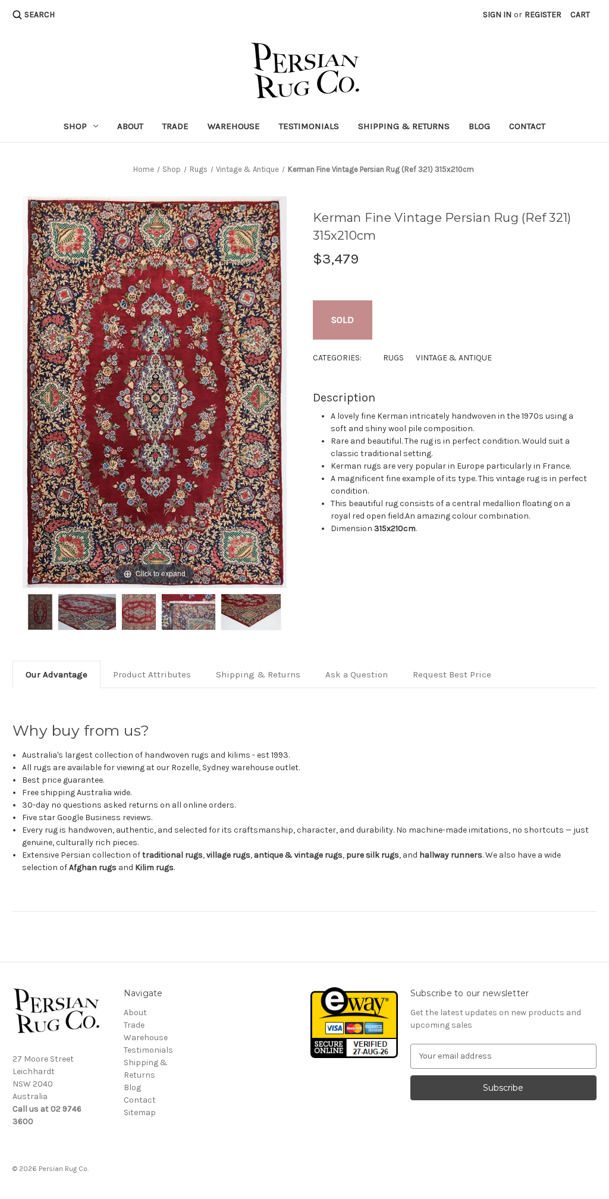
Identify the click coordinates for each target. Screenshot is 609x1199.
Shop (75, 126)
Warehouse (234, 126)
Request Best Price (452, 674)
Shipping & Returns (404, 126)
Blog (479, 126)
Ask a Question (356, 674)
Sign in (497, 15)
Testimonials (309, 126)
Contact (527, 126)
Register (543, 15)
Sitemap (140, 1112)
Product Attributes (152, 674)
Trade (175, 126)
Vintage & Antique (454, 358)
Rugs (393, 358)
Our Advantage (56, 674)
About (130, 126)
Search (39, 15)
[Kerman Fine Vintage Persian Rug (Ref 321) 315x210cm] (40, 612)
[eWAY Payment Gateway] (353, 1022)
